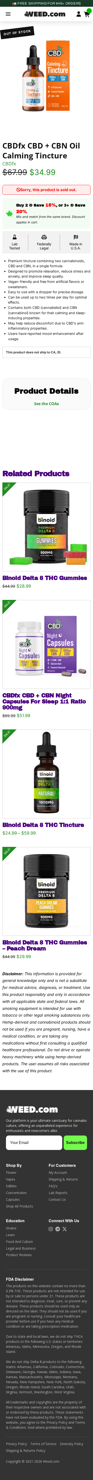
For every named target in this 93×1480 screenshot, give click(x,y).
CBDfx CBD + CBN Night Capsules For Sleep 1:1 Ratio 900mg (44, 701)
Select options (48, 563)
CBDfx (9, 163)
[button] (8, 14)
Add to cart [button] (48, 680)
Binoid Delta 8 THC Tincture (43, 825)
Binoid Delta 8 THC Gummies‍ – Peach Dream (44, 945)
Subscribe (75, 1143)
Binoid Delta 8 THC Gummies (44, 578)
